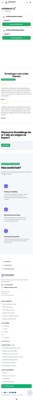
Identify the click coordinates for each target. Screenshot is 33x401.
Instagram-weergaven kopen (10, 316)
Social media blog (6, 341)
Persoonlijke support (16, 386)
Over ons (4, 373)
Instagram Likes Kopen (8, 313)
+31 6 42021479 (7, 284)
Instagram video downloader (10, 354)
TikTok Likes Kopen (7, 307)
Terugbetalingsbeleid (8, 381)
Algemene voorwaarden (8, 375)
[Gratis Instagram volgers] (3, 17)
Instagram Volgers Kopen (9, 319)
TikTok (4, 329)
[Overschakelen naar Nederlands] (16, 399)
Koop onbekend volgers (16, 24)
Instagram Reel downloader (9, 351)
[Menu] (2, 2)
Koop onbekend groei (16, 37)
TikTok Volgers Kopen (8, 310)
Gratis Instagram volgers (14, 16)
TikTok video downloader (9, 362)
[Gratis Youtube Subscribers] (3, 30)
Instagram (5, 326)
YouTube (5, 332)
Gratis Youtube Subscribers (15, 30)
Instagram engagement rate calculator (12, 357)
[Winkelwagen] (30, 2)
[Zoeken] (27, 2)
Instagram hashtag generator (10, 359)
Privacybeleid (6, 378)
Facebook (5, 337)
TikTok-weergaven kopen (9, 304)
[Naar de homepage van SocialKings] (8, 275)
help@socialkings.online (9, 287)
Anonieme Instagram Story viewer (11, 348)
